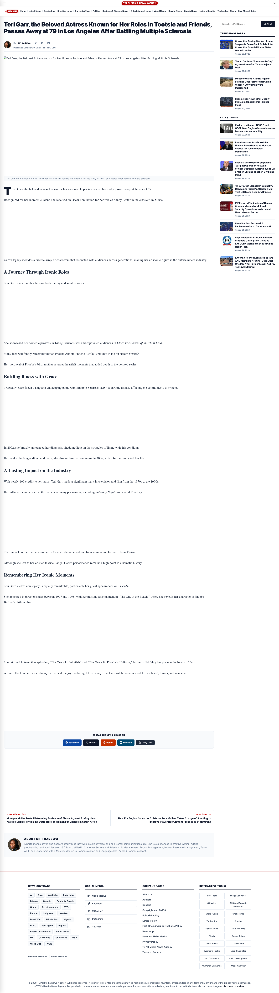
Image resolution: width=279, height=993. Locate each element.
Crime (33, 907)
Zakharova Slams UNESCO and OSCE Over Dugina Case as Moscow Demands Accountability (255, 128)
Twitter (92, 742)
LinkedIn (127, 742)
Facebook (74, 742)
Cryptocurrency (50, 907)
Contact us (49, 11)
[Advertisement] (109, 220)
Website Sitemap (37, 956)
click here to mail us (233, 986)
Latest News (35, 11)
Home (23, 11)
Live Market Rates (247, 11)
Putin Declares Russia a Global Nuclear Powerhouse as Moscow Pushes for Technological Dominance (253, 147)
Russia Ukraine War (40, 931)
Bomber (238, 921)
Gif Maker (212, 903)
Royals (62, 925)
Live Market (238, 943)
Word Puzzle (212, 914)
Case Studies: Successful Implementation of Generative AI (253, 225)
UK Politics (44, 937)
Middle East (52, 919)
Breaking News (64, 11)
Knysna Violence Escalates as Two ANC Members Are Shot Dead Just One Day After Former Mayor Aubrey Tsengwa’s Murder (255, 262)
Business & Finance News (115, 11)
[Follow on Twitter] (36, 43)
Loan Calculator (238, 951)
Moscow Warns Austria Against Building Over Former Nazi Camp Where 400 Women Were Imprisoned (253, 83)
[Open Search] (275, 3)
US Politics (61, 937)
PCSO (33, 925)
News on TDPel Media (154, 936)
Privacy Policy (150, 941)
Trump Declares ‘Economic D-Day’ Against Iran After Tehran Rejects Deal (254, 64)
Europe (33, 913)
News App (148, 931)
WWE (49, 943)
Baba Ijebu (68, 895)
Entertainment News (141, 11)
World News (160, 11)
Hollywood (48, 913)
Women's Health (212, 951)
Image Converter (238, 895)
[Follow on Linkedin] (49, 43)
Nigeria (67, 919)
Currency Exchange (212, 966)
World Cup (35, 943)
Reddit (109, 742)
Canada (47, 901)
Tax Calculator (212, 958)
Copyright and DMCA (154, 910)
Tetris (212, 936)
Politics (96, 11)
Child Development (238, 958)
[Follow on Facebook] (42, 43)
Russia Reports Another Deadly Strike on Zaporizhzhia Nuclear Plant (252, 101)
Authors (146, 899)
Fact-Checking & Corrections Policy (162, 926)
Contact (146, 905)
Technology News (226, 11)
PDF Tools (212, 895)
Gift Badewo (24, 43)
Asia (40, 895)
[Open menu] (4, 3)
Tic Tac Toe (212, 921)
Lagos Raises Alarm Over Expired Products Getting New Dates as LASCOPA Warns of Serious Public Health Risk (254, 242)
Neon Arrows (212, 928)
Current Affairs (82, 11)
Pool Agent (47, 925)
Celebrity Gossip (65, 901)
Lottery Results (207, 11)
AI (31, 895)
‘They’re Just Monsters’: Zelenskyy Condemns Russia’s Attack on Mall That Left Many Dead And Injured (254, 188)
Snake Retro (238, 914)
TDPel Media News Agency (139, 3)
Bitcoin (34, 901)
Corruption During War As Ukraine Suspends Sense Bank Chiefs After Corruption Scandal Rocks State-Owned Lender (254, 46)
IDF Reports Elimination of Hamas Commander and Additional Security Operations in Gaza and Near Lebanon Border (253, 207)
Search (268, 24)
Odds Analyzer (238, 966)
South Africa (62, 931)
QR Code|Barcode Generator (238, 905)
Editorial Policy (150, 915)
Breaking (12, 11)
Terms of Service (151, 952)
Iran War (64, 913)
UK (31, 937)
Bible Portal (212, 943)
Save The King (238, 928)
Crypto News (175, 11)
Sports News (190, 11)
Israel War (35, 919)
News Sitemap (59, 956)
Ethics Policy (149, 920)
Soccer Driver (238, 936)
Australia (53, 895)
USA (74, 937)
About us (147, 894)
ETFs (66, 907)
